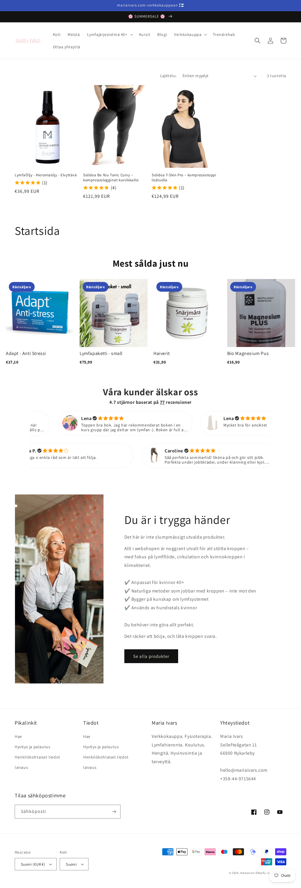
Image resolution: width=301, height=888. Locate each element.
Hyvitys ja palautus (32, 746)
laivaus (21, 767)
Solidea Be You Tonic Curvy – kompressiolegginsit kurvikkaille (110, 177)
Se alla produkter (151, 656)
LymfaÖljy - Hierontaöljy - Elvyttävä (46, 175)
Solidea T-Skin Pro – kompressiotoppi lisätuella (184, 177)
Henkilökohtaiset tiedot (37, 757)
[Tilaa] (113, 812)
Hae (18, 736)
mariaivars (247, 873)
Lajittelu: (168, 75)
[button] (109, 34)
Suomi (71, 864)
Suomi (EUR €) (33, 864)
